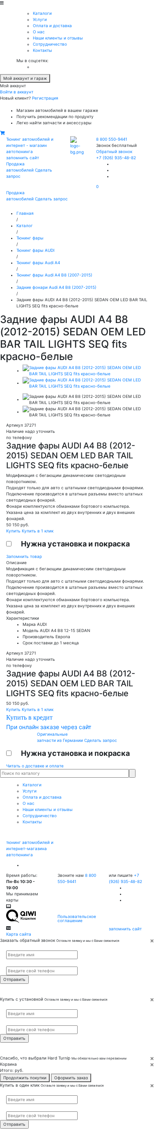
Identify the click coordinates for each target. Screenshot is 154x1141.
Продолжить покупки (24, 1077)
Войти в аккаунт (16, 91)
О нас (39, 31)
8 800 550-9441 (111, 139)
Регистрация (45, 97)
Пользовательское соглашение (76, 918)
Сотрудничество (50, 44)
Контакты (42, 50)
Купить (14, 530)
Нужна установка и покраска (75, 543)
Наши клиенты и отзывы (58, 37)
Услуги (40, 19)
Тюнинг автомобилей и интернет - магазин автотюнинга (29, 145)
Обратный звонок (114, 151)
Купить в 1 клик (37, 530)
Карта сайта (18, 934)
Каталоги (42, 13)
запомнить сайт (22, 157)
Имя (9, 947)
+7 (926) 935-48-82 (116, 157)
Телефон (12, 962)
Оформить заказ (71, 1077)
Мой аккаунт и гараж (25, 78)
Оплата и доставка (52, 25)
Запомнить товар (24, 556)
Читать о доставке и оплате (35, 765)
